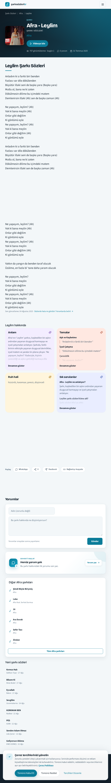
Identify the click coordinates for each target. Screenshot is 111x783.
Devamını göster (16, 365)
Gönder (95, 541)
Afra (21, 13)
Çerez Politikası (46, 765)
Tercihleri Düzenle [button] (72, 773)
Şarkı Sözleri (10, 13)
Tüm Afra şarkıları (55, 651)
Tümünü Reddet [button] (49, 773)
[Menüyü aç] (102, 4)
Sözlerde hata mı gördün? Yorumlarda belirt (52, 311)
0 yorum (63, 50)
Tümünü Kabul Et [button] (25, 773)
